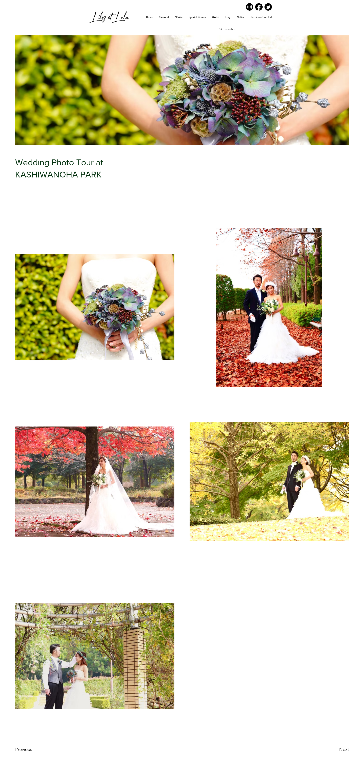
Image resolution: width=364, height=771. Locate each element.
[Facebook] (259, 7)
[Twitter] (268, 7)
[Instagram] (249, 7)
